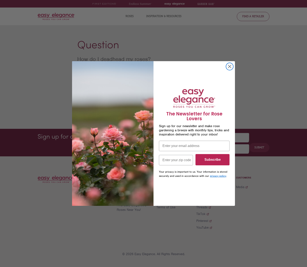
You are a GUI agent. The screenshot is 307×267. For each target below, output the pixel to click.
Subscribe (212, 159)
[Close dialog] (229, 66)
